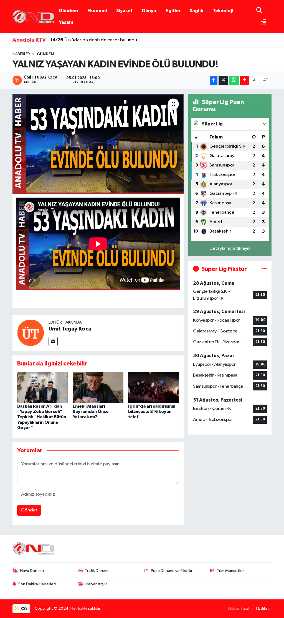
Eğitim (173, 10)
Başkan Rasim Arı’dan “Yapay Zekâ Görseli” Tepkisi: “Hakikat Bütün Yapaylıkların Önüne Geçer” (41, 417)
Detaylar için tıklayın (230, 248)
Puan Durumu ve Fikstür (171, 571)
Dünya (149, 10)
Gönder (29, 510)
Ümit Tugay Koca (70, 329)
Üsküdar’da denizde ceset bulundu (93, 39)
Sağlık (196, 10)
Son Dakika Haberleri (37, 584)
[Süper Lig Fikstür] (264, 269)
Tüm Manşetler (230, 571)
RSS (23, 608)
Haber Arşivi (96, 584)
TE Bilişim (263, 608)
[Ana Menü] (261, 23)
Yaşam (66, 22)
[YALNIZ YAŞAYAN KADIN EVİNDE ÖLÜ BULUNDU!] (98, 144)
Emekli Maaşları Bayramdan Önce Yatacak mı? (91, 411)
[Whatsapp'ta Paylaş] (234, 80)
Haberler (21, 54)
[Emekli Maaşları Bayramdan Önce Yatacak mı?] (98, 387)
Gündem (68, 10)
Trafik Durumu (97, 571)
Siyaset (124, 10)
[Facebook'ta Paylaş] (213, 80)
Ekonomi (97, 10)
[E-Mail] (53, 341)
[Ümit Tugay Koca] (30, 332)
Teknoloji (223, 10)
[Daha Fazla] (244, 80)
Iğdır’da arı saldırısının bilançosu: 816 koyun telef (151, 411)
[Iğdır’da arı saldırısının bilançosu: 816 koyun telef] (153, 387)
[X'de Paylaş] (223, 80)
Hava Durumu (32, 571)
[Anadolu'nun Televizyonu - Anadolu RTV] (33, 16)
